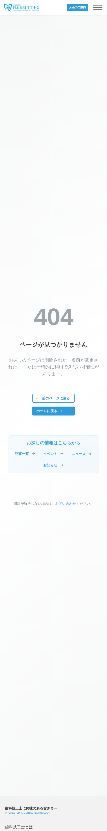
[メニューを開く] (97, 7)
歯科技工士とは (19, 827)
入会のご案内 (77, 7)
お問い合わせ (65, 503)
